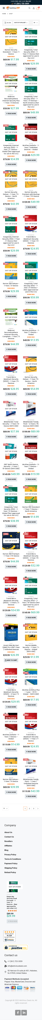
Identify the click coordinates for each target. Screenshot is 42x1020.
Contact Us (9, 837)
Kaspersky (31, 48)
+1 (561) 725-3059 (21, 4)
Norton (11, 48)
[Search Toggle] (29, 8)
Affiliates (8, 846)
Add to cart (32, 437)
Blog (6, 850)
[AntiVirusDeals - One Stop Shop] (13, 8)
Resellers (8, 841)
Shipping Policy (10, 868)
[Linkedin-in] (24, 1012)
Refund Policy (10, 872)
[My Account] (34, 8)
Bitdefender (11, 420)
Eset (11, 462)
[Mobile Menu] (4, 8)
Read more (12, 65)
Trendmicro (31, 235)
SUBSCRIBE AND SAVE (21, 1)
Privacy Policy (10, 855)
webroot (11, 95)
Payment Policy (10, 863)
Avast (11, 643)
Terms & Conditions (12, 859)
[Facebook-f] (18, 1012)
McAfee (31, 143)
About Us (8, 832)
